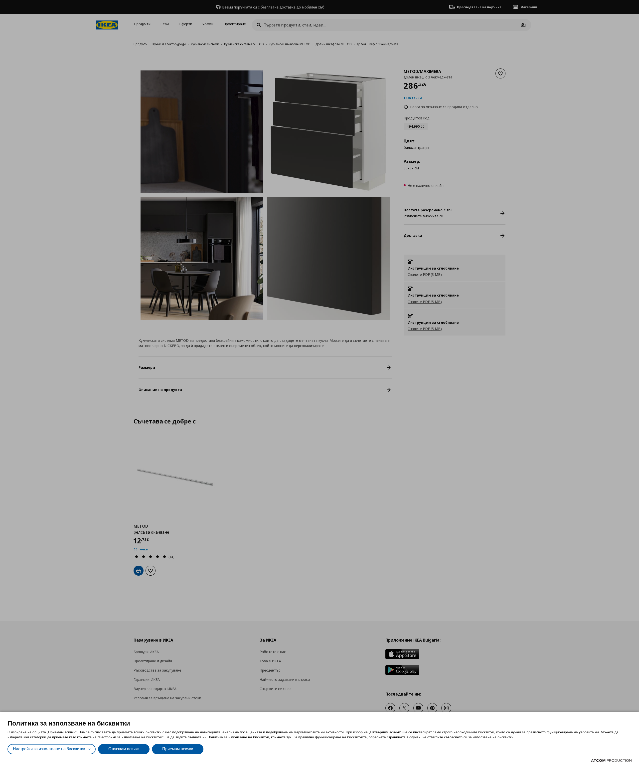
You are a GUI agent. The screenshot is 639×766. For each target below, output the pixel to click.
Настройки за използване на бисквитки (49, 749)
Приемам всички (177, 749)
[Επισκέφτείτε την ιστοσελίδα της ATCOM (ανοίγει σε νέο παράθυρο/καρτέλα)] (611, 760)
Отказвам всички (124, 749)
